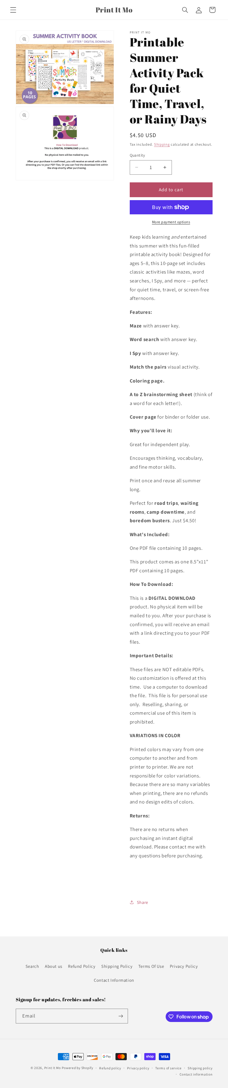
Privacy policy (138, 1068)
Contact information (196, 1074)
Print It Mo (52, 1067)
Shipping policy (200, 1068)
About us (53, 966)
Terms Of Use (151, 966)
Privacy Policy (184, 966)
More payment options (171, 221)
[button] (13, 10)
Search (32, 966)
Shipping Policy (116, 966)
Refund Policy (81, 966)
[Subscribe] (120, 1016)
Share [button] (142, 902)
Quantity (137, 155)
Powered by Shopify (77, 1067)
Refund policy (110, 1068)
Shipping (162, 144)
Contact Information (114, 980)
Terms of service (168, 1068)
